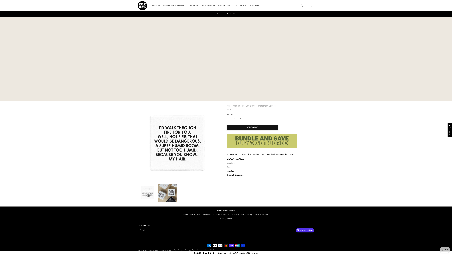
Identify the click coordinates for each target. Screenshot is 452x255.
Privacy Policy (246, 214)
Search (185, 214)
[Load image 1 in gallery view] (147, 192)
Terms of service (202, 250)
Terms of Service (261, 214)
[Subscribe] (177, 230)
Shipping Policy (219, 214)
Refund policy (178, 250)
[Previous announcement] (138, 14)
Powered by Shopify (165, 250)
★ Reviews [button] (450, 130)
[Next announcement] (313, 14)
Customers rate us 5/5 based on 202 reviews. (238, 253)
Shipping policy (215, 250)
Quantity (230, 114)
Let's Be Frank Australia (151, 250)
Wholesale (207, 214)
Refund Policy (233, 214)
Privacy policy (189, 250)
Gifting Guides (226, 219)
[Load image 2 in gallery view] (167, 192)
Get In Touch (195, 214)
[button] (175, 5)
